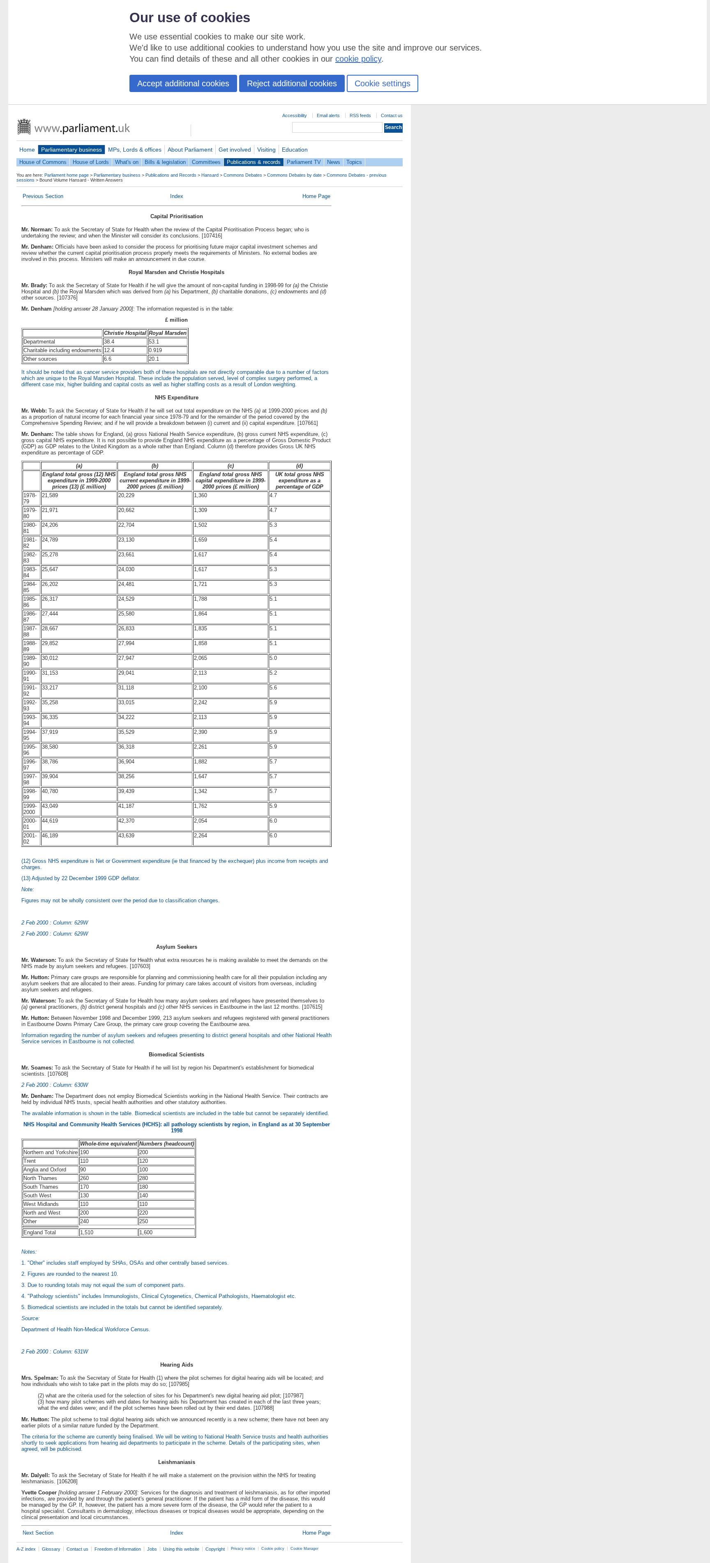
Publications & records (254, 162)
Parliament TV (304, 162)
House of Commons (43, 162)
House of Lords (91, 162)
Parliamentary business (71, 149)
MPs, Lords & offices (134, 149)
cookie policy (358, 58)
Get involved (235, 149)
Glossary (51, 1549)
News (333, 162)
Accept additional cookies (183, 83)
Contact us (392, 115)
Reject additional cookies (292, 83)
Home (27, 149)
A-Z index (26, 1549)
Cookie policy (272, 1549)
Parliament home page (66, 175)
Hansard (210, 175)
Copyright (215, 1549)
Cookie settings (382, 83)
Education (295, 149)
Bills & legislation (165, 162)
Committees (206, 162)
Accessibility (294, 115)
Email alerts (328, 115)
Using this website (181, 1549)
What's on (126, 162)
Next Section (38, 1533)
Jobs (152, 1549)
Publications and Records (170, 175)
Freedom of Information (118, 1549)
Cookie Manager (304, 1549)
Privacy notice (243, 1549)
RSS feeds (360, 115)
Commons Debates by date (294, 175)
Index (176, 196)
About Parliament (190, 149)
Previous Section (43, 196)
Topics (354, 162)
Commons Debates (243, 175)
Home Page (316, 196)
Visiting (266, 149)
